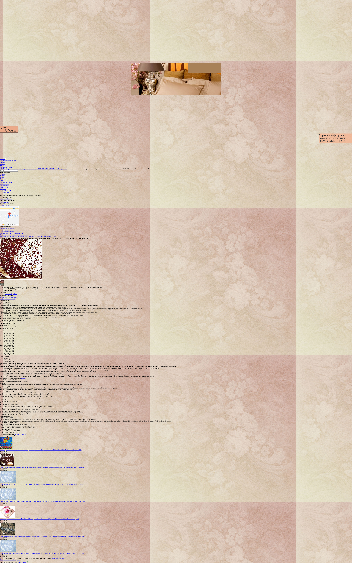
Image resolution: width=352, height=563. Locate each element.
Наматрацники (4, 184)
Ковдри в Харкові (20, 434)
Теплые (2, 177)
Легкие (2, 180)
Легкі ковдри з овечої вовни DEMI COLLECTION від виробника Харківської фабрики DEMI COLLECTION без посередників (39, 519)
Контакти (3, 165)
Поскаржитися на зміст (59, 558)
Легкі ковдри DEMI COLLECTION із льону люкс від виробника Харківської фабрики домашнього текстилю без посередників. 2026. (41, 484)
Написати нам (4, 202)
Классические (4, 187)
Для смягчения (4, 185)
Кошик (2, 159)
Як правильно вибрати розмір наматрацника (14, 235)
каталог (23, 378)
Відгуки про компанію (7, 231)
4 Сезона (3, 175)
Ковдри (2, 174)
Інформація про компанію (8, 160)
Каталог (2, 162)
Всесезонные (4, 179)
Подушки (3, 189)
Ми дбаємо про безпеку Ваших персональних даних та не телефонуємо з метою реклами (28, 236)
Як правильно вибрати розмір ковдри (11, 233)
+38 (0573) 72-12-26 (6, 199)
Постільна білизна (5, 190)
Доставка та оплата (6, 167)
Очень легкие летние (6, 182)
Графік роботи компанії (7, 299)
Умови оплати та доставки (8, 297)
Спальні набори (5, 192)
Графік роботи (4, 205)
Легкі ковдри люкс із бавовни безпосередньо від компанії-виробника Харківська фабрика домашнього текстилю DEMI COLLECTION (42, 553)
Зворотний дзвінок (11, 294)
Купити (2, 294)
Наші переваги (4, 230)
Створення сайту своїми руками (10, 560)
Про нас (2, 164)
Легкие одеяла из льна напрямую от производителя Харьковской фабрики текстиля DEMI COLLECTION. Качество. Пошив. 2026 (40, 450)
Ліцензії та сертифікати (7, 228)
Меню (9, 159)
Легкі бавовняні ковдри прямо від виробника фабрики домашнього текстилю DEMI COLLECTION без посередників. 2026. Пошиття (42, 467)
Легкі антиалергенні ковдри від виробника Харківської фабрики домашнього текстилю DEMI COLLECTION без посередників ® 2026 (42, 536)
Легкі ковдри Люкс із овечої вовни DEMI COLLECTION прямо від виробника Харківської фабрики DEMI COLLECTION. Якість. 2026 (42, 501)
